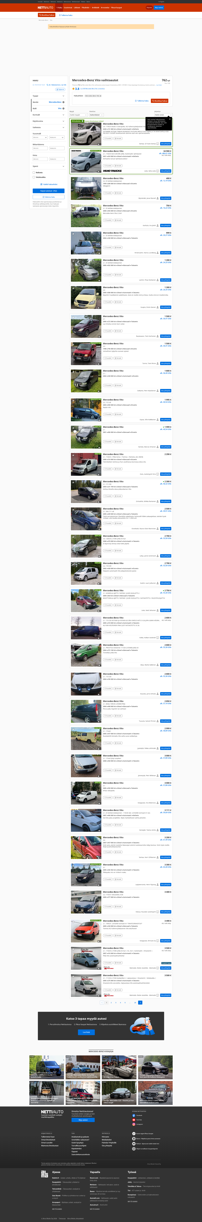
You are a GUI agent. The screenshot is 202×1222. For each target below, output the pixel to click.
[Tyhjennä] (64, 102)
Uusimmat (68, 7)
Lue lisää (86, 1032)
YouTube (139, 1120)
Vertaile (119, 138)
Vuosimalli (37, 133)
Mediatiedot (107, 1140)
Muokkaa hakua (47, 15)
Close (170, 119)
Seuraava (140, 1003)
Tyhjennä (61, 89)
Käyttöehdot (77, 1149)
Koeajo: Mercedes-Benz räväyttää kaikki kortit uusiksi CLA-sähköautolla (83, 1067)
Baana (88, 1)
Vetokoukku (41, 177)
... (130, 1003)
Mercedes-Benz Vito (121, 132)
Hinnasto (105, 1137)
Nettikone (59, 1)
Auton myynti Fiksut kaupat (144, 1133)
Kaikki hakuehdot (50, 184)
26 (135, 1003)
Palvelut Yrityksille (109, 1143)
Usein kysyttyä (77, 1143)
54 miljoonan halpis (119, 1067)
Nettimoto (46, 1)
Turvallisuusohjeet (79, 1146)
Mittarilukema (38, 144)
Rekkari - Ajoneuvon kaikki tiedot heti (147, 1144)
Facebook (139, 1115)
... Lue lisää (158, 85)
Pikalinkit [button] (85, 7)
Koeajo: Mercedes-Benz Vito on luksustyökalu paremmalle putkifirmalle (46, 1067)
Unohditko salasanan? (80, 1140)
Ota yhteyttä (165, 144)
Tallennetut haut (47, 1137)
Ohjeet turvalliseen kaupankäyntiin (147, 1149)
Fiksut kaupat (116, 7)
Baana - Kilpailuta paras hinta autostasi (148, 1139)
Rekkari (83, 1)
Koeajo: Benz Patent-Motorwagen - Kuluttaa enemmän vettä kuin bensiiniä (46, 1093)
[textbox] (47, 102)
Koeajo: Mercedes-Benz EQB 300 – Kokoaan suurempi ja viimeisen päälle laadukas (83, 1093)
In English (161, 2)
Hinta (35, 155)
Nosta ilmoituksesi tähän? (94, 121)
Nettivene (53, 1)
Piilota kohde (73, 179)
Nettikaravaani (76, 1)
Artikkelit (95, 7)
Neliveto (39, 173)
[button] (79, 114)
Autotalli (40, 1)
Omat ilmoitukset (48, 1140)
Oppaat (75, 1151)
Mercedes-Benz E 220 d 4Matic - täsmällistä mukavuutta (155, 1093)
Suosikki (108, 138)
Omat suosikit (46, 1143)
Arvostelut (105, 7)
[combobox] (48, 102)
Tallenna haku (66, 15)
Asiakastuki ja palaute (80, 1137)
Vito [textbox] (61, 108)
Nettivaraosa (67, 1)
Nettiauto (45, 7)
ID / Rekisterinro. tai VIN (57, 85)
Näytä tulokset (48, 191)
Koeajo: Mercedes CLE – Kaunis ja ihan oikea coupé (119, 1093)
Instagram (139, 1124)
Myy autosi (159, 8)
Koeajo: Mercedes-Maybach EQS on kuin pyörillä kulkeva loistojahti (155, 1067)
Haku (60, 7)
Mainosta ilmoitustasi (49, 1146)
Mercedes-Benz (43, 20)
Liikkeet (77, 7)
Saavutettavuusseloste (81, 1154)
